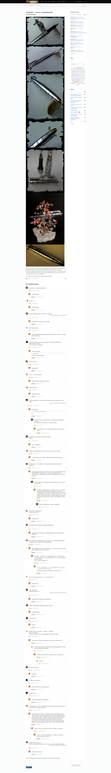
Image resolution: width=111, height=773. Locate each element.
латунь (73, 75)
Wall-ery (29, 330)
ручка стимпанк (35, 276)
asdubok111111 (72, 46)
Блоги (46, 1)
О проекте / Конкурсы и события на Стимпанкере (76, 115)
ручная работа (77, 78)
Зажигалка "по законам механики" (76, 51)
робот (84, 76)
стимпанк (76, 81)
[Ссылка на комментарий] (39, 290)
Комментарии (73, 14)
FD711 (29, 636)
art (71, 67)
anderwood (30, 710)
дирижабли (50, 276)
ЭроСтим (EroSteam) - (74, 112)
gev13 (35, 425)
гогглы (78, 69)
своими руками (76, 80)
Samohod (30, 364)
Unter (29, 682)
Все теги (72, 60)
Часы (71, 29)
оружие (75, 76)
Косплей (79, 73)
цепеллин (46, 276)
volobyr (29, 467)
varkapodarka (30, 377)
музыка (83, 75)
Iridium (71, 42)
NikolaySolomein (73, 21)
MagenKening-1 (31, 544)
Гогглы (71, 48)
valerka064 (30, 453)
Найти (85, 4)
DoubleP (29, 514)
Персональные (38, 4)
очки (78, 76)
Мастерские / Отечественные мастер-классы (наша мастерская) (75, 101)
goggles (74, 67)
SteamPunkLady (73, 35)
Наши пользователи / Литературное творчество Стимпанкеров (75, 118)
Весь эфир (72, 53)
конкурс (76, 73)
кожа (73, 73)
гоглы (81, 69)
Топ (71, 91)
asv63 (29, 595)
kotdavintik (29, 278)
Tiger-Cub (30, 405)
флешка (72, 83)
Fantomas (30, 670)
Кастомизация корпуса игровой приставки (78, 32)
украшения (81, 81)
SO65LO (29, 747)
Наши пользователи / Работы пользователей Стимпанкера (75, 95)
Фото (76, 83)
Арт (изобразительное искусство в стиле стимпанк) (76, 108)
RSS (75, 53)
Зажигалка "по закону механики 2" (76, 22)
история (83, 72)
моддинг (80, 75)
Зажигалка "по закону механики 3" (76, 26)
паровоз (80, 76)
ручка (72, 78)
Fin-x (29, 317)
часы (79, 83)
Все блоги (72, 123)
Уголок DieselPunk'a (74, 110)
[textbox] (78, 64)
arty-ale (29, 579)
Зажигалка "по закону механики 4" (76, 40)
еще (63, 1)
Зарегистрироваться (79, 1)
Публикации (79, 14)
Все (26, 4)
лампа (83, 73)
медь (76, 75)
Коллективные (31, 4)
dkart (29, 695)
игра (76, 72)
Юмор (78, 84)
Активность (54, 1)
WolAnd (29, 620)
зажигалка (79, 70)
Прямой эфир (74, 12)
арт (83, 68)
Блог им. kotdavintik (31, 14)
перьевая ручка (29, 276)
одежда (72, 76)
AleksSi (29, 390)
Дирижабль (42, 276)
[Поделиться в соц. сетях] (39, 278)
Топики (42, 1)
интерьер (79, 72)
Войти (85, 1)
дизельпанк (73, 70)
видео (75, 69)
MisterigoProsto (72, 17)
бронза (72, 69)
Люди (49, 1)
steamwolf (30, 608)
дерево (84, 69)
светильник (82, 78)
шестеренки (83, 83)
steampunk (79, 68)
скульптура (82, 79)
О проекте (59, 1)
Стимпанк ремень (73, 37)
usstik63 (29, 290)
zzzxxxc (29, 303)
